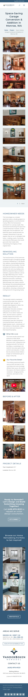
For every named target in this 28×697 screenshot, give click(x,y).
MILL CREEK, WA (18, 637)
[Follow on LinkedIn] (20, 694)
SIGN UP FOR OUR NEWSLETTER (13, 644)
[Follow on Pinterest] (14, 694)
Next (23, 203)
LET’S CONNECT (14, 519)
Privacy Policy (17, 687)
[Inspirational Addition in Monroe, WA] (14, 70)
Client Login (6, 689)
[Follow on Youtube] (17, 694)
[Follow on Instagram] (8, 694)
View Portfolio (14, 616)
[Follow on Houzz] (11, 694)
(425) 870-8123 (15, 509)
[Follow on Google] (23, 694)
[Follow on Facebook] (5, 694)
